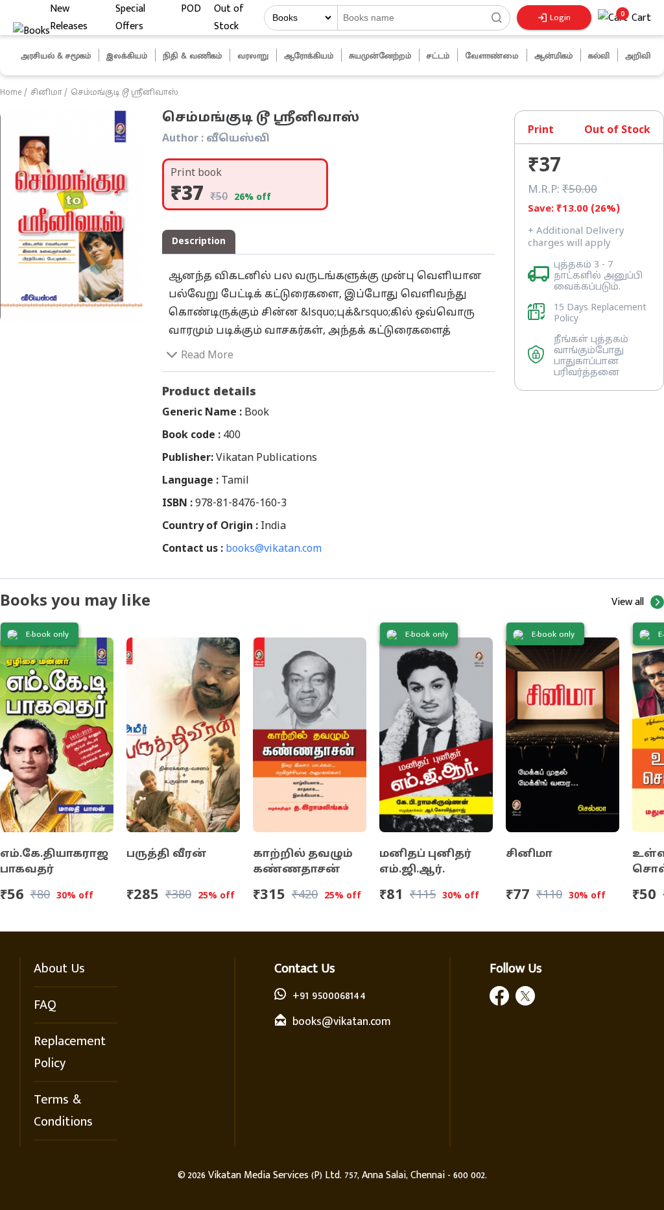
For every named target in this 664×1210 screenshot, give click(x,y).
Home (11, 92)
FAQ (45, 1005)
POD (191, 9)
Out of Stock (229, 17)
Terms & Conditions (63, 1111)
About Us (59, 968)
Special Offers (130, 17)
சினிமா (46, 92)
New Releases (69, 17)
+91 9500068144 (329, 996)
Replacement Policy (70, 1052)
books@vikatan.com (274, 549)
